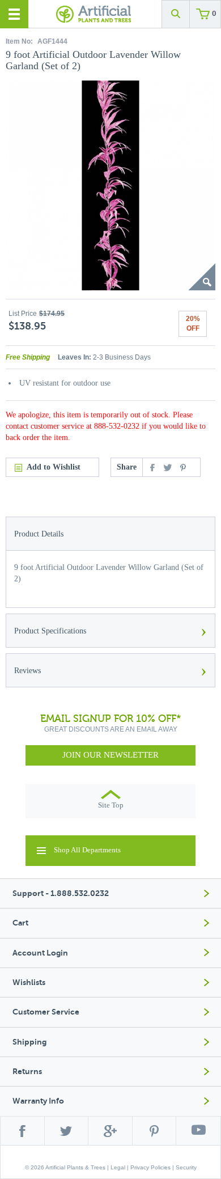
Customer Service (45, 1012)
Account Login (40, 953)
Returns (27, 1071)
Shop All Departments (87, 850)
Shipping (29, 1042)
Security (186, 1167)
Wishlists (28, 982)
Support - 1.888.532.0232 (60, 893)
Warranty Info (38, 1101)
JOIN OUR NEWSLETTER (110, 754)
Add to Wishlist (53, 467)
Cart (20, 923)
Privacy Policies (150, 1167)
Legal (117, 1167)
